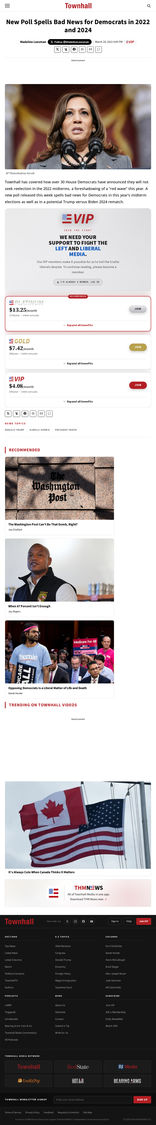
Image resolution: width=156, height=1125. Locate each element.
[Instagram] (75, 921)
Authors (9, 987)
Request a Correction (68, 1112)
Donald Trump (63, 960)
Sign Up (142, 1100)
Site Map (87, 1112)
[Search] (149, 5)
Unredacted (11, 1019)
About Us (60, 1005)
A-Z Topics (62, 936)
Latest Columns (13, 960)
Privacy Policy (32, 1112)
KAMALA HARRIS (40, 430)
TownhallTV (11, 980)
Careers (59, 1019)
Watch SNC (112, 1026)
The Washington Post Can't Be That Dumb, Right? (42, 524)
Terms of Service (13, 1112)
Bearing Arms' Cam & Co (18, 1026)
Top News (10, 946)
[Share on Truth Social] (65, 49)
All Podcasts (11, 1040)
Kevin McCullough (115, 960)
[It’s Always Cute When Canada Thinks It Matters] (78, 825)
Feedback (49, 1112)
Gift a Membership (116, 1012)
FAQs (129, 921)
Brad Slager (112, 967)
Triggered (10, 1012)
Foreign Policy (63, 974)
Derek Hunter (15, 693)
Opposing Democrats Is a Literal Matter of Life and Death (47, 688)
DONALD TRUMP (14, 430)
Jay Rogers (14, 611)
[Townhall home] (19, 921)
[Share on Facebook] (74, 49)
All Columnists (113, 987)
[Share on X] (57, 49)
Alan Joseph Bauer (116, 974)
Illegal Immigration (65, 980)
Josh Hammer (113, 980)
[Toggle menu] (7, 6)
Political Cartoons (14, 974)
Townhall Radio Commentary (21, 1033)
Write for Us (61, 1033)
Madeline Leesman (33, 42)
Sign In (115, 921)
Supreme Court (63, 987)
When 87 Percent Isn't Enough (29, 606)
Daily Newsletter (114, 1019)
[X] (67, 921)
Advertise (60, 1012)
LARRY (8, 1005)
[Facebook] (83, 921)
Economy (60, 967)
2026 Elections (62, 946)
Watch (8, 967)
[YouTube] (91, 921)
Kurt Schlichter (114, 946)
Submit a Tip (62, 1026)
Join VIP (143, 921)
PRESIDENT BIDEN (66, 430)
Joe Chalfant (15, 530)
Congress (60, 953)
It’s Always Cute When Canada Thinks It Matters (41, 872)
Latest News (11, 953)
